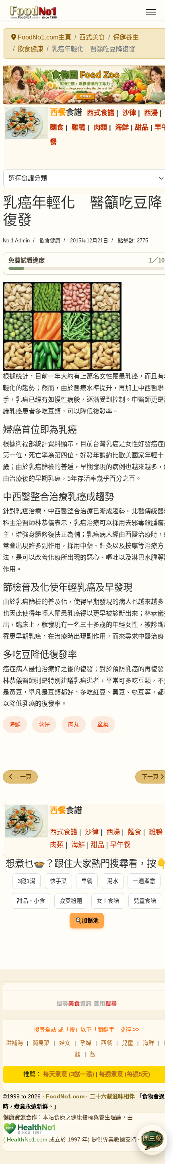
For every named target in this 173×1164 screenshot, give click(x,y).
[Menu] (151, 12)
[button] (152, 1140)
